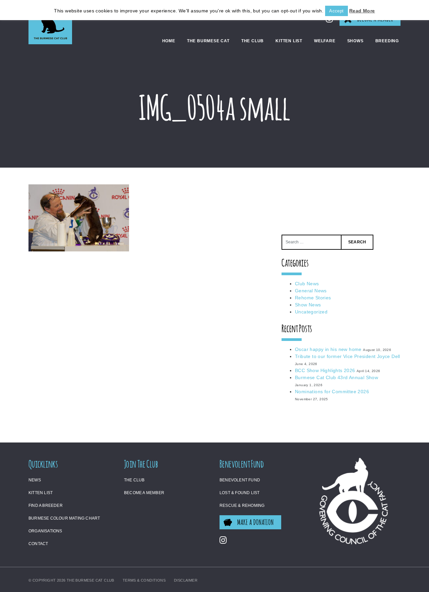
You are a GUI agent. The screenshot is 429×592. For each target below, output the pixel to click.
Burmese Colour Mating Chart (64, 518)
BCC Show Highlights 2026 (325, 370)
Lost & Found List (239, 492)
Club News (307, 283)
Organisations (45, 531)
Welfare (324, 41)
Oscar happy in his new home (328, 349)
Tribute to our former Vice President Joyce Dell (347, 356)
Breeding (387, 41)
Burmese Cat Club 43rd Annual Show (336, 377)
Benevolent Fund (240, 480)
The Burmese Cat (208, 41)
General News (311, 290)
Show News (308, 304)
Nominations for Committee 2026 (332, 391)
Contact (38, 543)
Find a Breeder (45, 505)
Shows (355, 41)
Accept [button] (336, 10)
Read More (362, 10)
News (34, 480)
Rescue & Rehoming (242, 505)
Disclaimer (185, 580)
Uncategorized (311, 311)
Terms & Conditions (144, 580)
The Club (252, 41)
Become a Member (144, 492)
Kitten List (288, 41)
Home (168, 41)
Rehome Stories (313, 297)
